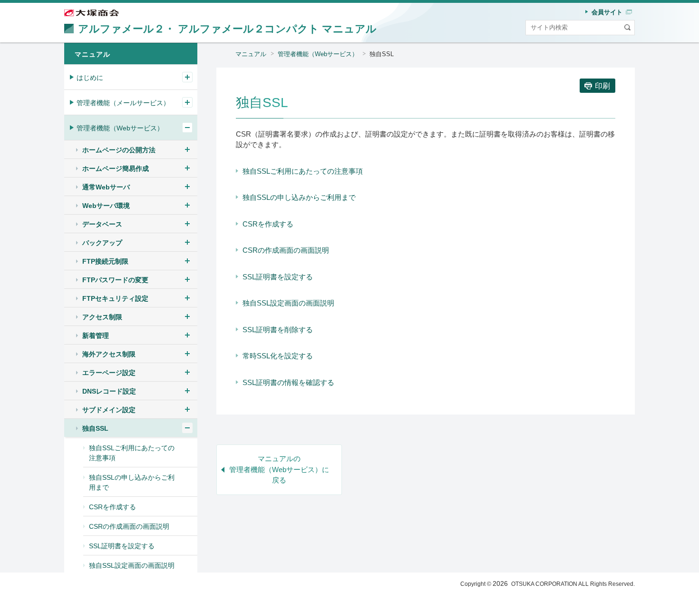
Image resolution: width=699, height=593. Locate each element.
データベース (102, 224)
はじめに (90, 77)
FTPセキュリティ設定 (115, 298)
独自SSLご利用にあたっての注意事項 (303, 171)
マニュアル (250, 54)
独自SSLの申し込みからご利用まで (299, 197)
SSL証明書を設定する (278, 277)
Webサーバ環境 (106, 205)
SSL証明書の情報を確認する (288, 382)
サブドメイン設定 (109, 410)
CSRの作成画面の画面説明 (286, 250)
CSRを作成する (268, 224)
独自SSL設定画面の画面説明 (288, 303)
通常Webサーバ (106, 187)
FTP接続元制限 (105, 261)
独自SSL (95, 428)
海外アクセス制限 (109, 354)
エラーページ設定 (109, 372)
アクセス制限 (102, 317)
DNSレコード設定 (109, 391)
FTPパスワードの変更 (115, 280)
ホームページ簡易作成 (115, 168)
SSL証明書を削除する (278, 330)
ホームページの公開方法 (118, 150)
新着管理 (95, 335)
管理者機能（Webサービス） (318, 54)
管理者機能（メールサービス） (123, 103)
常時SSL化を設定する (278, 356)
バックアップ (102, 243)
